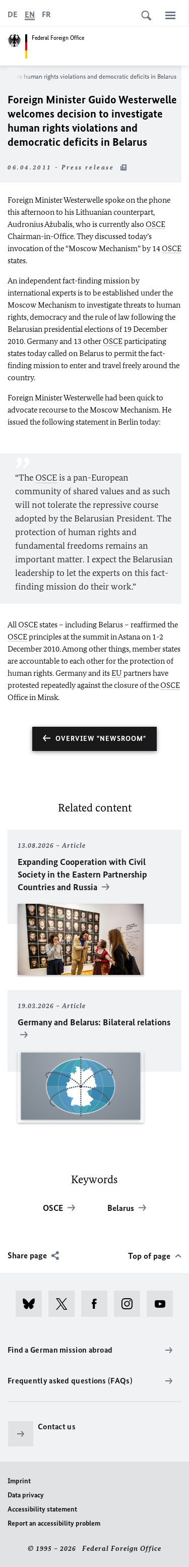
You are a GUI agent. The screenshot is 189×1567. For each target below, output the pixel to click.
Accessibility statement (42, 1509)
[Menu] (170, 15)
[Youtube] (163, 1304)
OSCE (155, 224)
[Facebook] (97, 1304)
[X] (64, 1304)
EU (116, 673)
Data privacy (26, 1495)
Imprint (19, 1481)
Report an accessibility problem (54, 1523)
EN (30, 14)
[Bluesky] (32, 1304)
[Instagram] (130, 1304)
